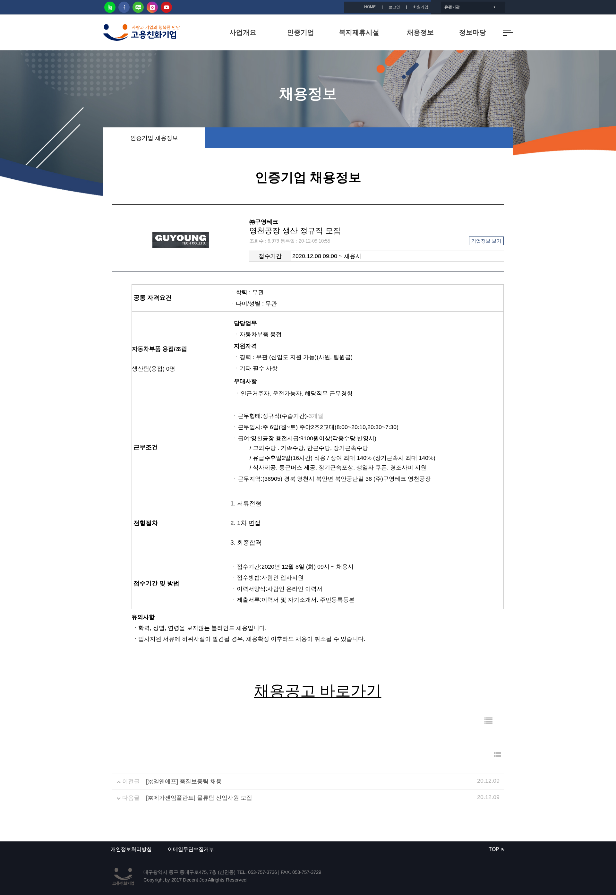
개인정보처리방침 (131, 849)
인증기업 (300, 32)
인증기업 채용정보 (154, 138)
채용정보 (420, 32)
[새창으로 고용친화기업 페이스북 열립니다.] (124, 7)
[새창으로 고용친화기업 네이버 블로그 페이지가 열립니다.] (138, 7)
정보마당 (472, 32)
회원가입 (420, 7)
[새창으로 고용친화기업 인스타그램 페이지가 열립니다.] (152, 7)
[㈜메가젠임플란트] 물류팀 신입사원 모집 (199, 798)
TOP (495, 849)
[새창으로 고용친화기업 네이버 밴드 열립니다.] (110, 7)
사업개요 (242, 32)
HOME (370, 6)
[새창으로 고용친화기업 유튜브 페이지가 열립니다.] (166, 7)
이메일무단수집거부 (191, 849)
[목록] (488, 721)
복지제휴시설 (359, 32)
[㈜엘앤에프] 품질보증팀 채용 (184, 781)
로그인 (394, 7)
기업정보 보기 (486, 241)
